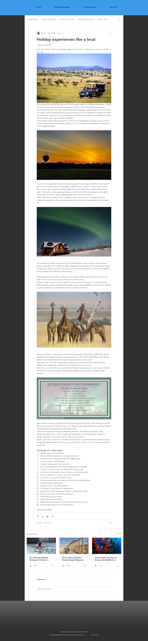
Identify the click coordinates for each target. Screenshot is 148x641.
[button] (119, 19)
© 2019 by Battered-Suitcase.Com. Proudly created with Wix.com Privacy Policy (74, 635)
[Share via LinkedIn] (48, 516)
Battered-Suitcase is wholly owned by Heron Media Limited (74, 632)
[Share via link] (52, 516)
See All (119, 534)
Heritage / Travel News (67, 19)
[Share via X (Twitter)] (43, 516)
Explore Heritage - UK (49, 19)
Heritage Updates (32, 19)
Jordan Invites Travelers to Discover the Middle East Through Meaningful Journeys (106, 558)
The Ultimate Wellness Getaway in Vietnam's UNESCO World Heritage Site (39, 558)
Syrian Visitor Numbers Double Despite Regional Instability (72, 558)
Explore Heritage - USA (86, 19)
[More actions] (110, 33)
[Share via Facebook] (38, 516)
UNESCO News (102, 19)
